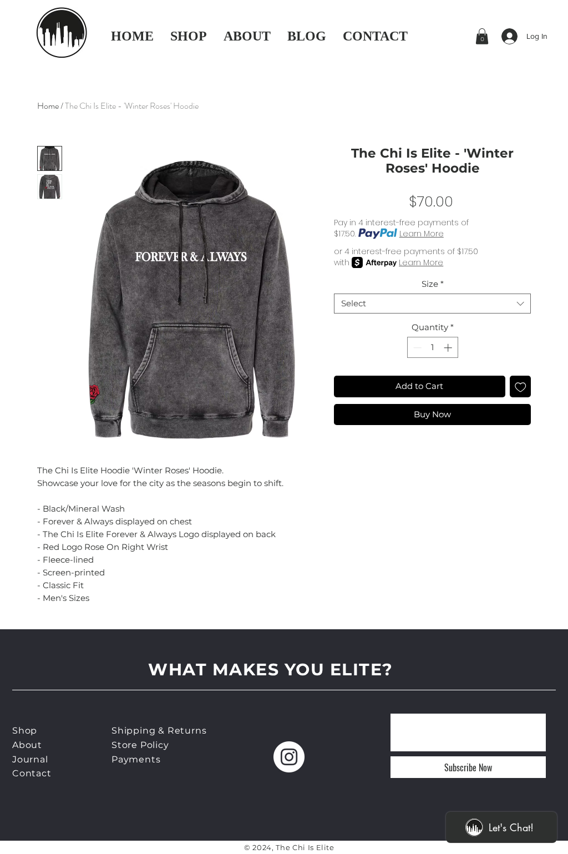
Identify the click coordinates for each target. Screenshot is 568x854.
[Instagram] (289, 756)
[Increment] (449, 347)
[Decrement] (416, 347)
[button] (482, 36)
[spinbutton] (432, 347)
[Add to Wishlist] (520, 386)
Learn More (421, 233)
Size (433, 284)
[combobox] (432, 304)
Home (48, 105)
